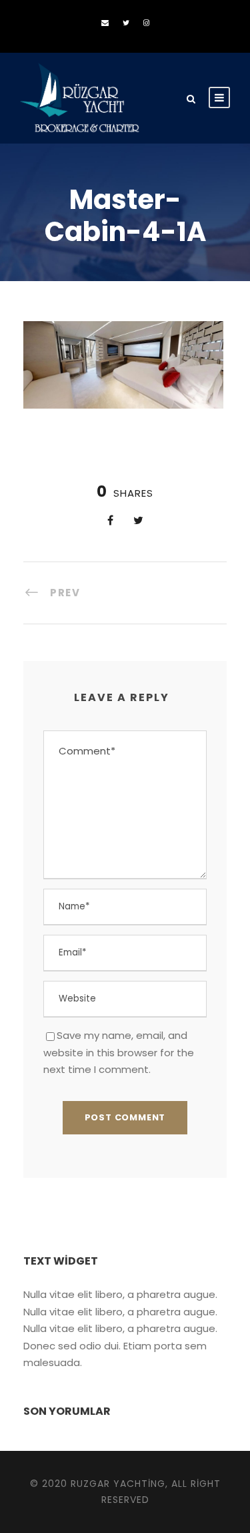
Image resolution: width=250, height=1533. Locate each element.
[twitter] (126, 22)
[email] (105, 22)
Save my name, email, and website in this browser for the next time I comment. (118, 1052)
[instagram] (146, 22)
